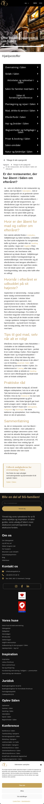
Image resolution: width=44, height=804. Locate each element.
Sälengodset (32, 407)
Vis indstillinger (22, 796)
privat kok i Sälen (23, 363)
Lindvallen (31, 235)
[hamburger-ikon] (40, 3)
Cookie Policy (16, 801)
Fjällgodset (8, 409)
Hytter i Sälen (11, 482)
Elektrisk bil (25, 396)
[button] (41, 765)
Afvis (22, 791)
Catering (20, 368)
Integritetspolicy (25, 801)
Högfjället (27, 246)
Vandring (34, 243)
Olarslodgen (19, 409)
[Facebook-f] (22, 586)
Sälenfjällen (27, 191)
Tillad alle (22, 785)
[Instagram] (16, 586)
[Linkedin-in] (27, 586)
